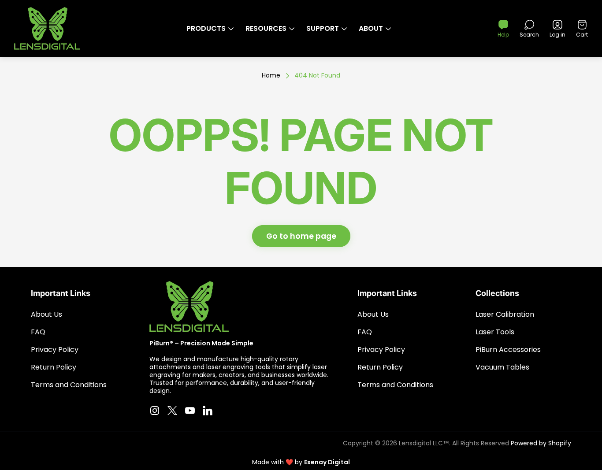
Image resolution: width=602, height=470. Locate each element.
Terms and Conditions (69, 385)
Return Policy (53, 367)
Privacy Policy (54, 349)
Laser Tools (495, 332)
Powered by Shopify (541, 443)
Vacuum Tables (502, 367)
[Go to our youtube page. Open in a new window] (190, 410)
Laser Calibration (505, 314)
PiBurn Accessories (508, 349)
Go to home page (301, 236)
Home (271, 76)
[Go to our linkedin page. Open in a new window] (207, 410)
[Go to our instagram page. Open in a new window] (154, 410)
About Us (46, 314)
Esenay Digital (327, 462)
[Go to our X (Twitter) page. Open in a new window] (172, 410)
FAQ (38, 332)
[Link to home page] (189, 306)
